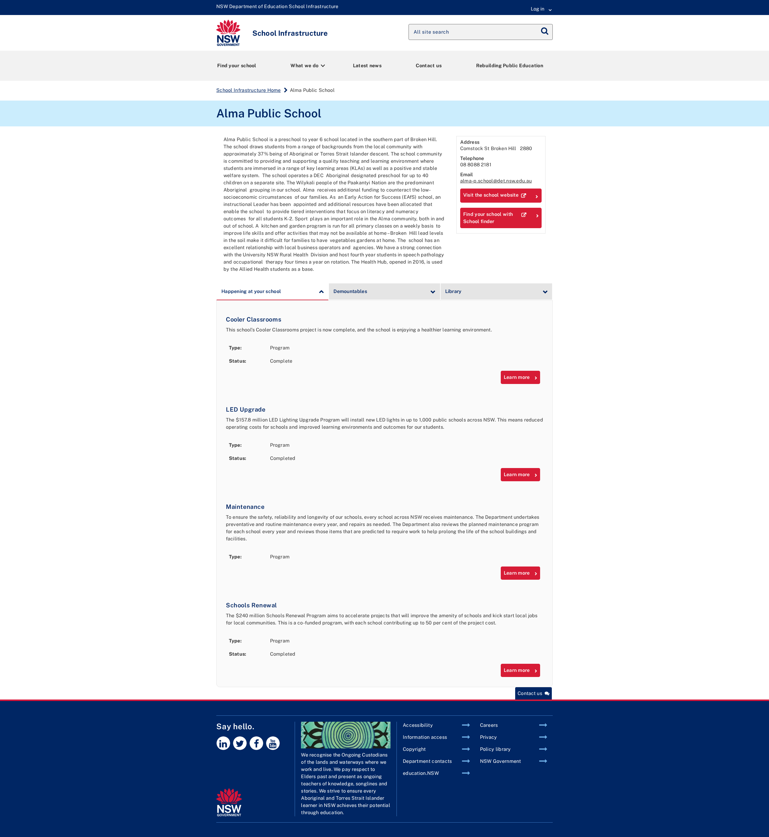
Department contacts (427, 761)
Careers (489, 725)
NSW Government (500, 761)
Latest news (367, 65)
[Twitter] (240, 743)
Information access (425, 737)
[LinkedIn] (223, 743)
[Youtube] (273, 743)
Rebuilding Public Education (509, 65)
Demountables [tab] (350, 291)
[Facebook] (256, 743)
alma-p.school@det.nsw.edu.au (496, 181)
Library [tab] (453, 291)
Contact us (429, 65)
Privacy (488, 737)
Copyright (414, 749)
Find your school (236, 65)
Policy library (495, 749)
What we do (304, 65)
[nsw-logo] (243, 802)
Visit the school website (490, 195)
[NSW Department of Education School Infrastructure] (277, 6)
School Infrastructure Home (248, 90)
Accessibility (418, 725)
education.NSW (421, 773)
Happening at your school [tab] (251, 291)
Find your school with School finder (488, 217)
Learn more (517, 377)
